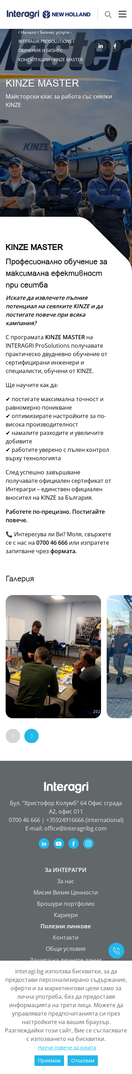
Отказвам (82, 1060)
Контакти (65, 937)
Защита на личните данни (66, 960)
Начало (29, 32)
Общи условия (66, 949)
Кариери (66, 915)
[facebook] (114, 46)
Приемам (49, 1060)
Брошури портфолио (66, 904)
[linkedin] (101, 46)
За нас (65, 881)
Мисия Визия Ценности (65, 892)
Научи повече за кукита (67, 1047)
